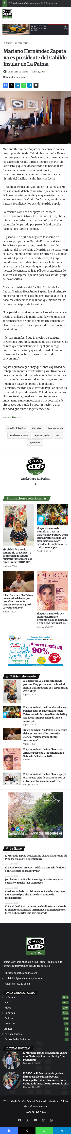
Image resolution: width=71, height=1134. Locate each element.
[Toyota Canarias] (35, 29)
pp (59, 435)
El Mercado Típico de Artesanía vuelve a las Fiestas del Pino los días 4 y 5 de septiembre (45, 1056)
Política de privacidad (47, 1101)
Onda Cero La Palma (18, 71)
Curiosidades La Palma (17, 1039)
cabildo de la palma (17, 428)
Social (7, 1002)
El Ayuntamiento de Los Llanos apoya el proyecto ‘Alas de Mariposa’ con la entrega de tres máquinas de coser (44, 778)
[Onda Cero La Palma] (7, 13)
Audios (8, 1028)
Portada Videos (13, 1034)
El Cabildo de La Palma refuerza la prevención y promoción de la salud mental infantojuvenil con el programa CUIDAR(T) (18, 556)
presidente (35, 442)
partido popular (43, 435)
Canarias (9, 1013)
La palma (37, 428)
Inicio (8, 43)
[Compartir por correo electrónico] (36, 85)
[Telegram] (29, 85)
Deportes (9, 1023)
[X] (11, 85)
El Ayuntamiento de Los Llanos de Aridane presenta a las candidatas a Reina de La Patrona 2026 (52, 618)
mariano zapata (56, 428)
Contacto (42, 1106)
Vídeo (7, 1007)
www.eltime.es (12, 417)
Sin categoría (21, 43)
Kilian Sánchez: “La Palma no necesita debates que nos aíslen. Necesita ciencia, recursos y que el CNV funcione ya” (18, 601)
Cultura (8, 1018)
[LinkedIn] (17, 85)
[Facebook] (5, 85)
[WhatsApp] (23, 85)
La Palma (9, 997)
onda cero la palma (19, 435)
